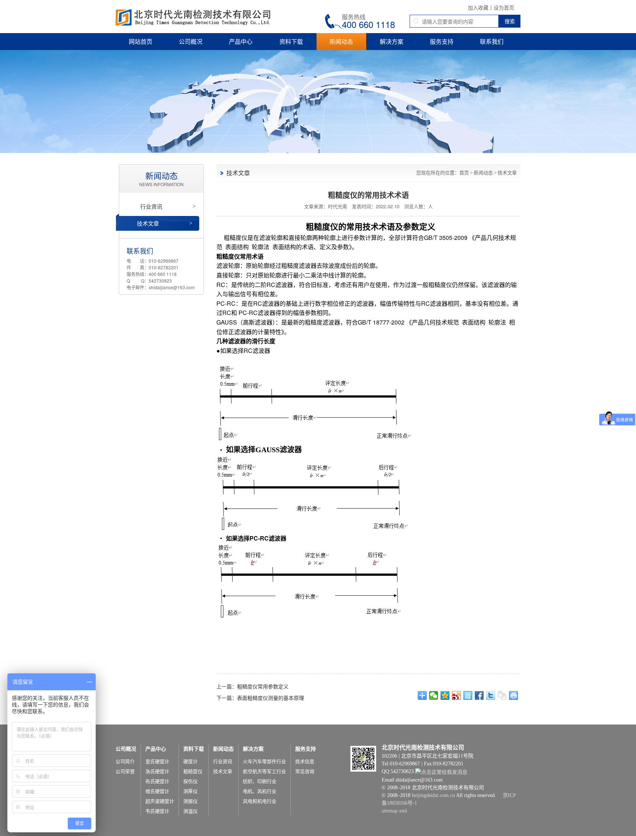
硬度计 (190, 761)
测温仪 (190, 811)
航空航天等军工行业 (264, 771)
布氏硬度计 (157, 781)
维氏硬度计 (157, 791)
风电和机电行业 (259, 801)
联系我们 (492, 41)
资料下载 (291, 41)
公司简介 (125, 761)
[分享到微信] (433, 695)
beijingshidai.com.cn (433, 795)
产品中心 (240, 41)
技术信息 (304, 761)
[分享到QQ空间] (445, 695)
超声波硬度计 (159, 801)
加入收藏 (478, 7)
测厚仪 (190, 791)
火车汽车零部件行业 (264, 761)
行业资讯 (167, 206)
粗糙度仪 (192, 771)
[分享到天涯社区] (468, 695)
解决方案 (391, 41)
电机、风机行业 (259, 791)
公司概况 (190, 41)
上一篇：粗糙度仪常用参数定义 (252, 686)
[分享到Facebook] (479, 695)
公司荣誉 (125, 771)
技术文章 (507, 173)
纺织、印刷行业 (259, 781)
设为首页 (504, 7)
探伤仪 (190, 781)
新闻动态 (341, 41)
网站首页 (140, 41)
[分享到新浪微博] (456, 695)
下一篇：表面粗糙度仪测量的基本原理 (260, 697)
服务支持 (441, 41)
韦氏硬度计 (157, 811)
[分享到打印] (513, 695)
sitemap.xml (394, 811)
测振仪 (190, 801)
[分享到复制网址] (502, 695)
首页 (464, 173)
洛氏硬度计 (157, 771)
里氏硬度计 (157, 761)
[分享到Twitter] (490, 695)
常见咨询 (304, 771)
